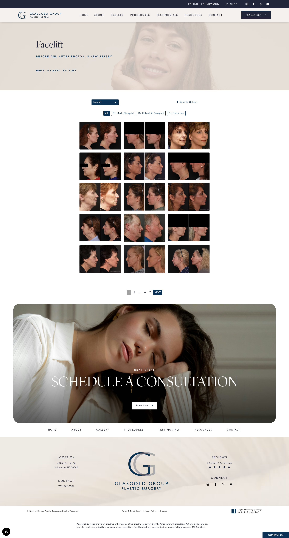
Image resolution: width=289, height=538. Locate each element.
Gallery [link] (117, 15)
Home (40, 71)
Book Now (142, 405)
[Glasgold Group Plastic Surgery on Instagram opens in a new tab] (246, 4)
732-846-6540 (198, 527)
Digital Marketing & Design (250, 511)
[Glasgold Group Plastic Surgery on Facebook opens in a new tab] (253, 4)
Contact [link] (216, 15)
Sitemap (163, 511)
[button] (6, 532)
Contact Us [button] (275, 535)
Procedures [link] (140, 15)
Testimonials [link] (167, 15)
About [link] (99, 15)
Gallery (53, 71)
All (106, 113)
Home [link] (84, 15)
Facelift (70, 71)
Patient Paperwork (203, 4)
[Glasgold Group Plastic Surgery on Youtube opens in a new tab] (267, 4)
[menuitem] (246, 4)
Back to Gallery (188, 102)
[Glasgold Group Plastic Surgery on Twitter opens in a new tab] (260, 4)
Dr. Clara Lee (176, 113)
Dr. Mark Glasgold (123, 113)
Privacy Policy (150, 511)
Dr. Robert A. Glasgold (151, 113)
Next (158, 292)
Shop (233, 4)
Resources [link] (193, 15)
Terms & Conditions (131, 511)
